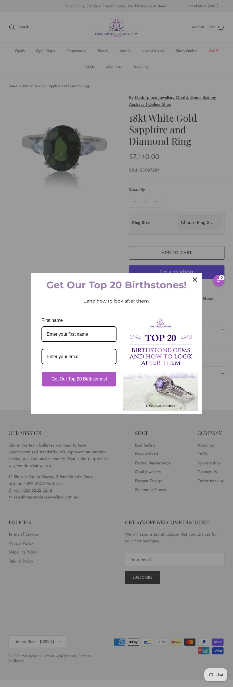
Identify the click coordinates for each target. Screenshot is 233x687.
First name (52, 320)
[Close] (195, 279)
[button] (218, 280)
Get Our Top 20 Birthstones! (79, 379)
